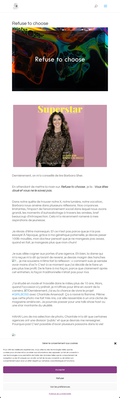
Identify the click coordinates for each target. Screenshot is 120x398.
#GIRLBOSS (20, 294)
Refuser (60, 378)
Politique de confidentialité (60, 394)
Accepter (60, 370)
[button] (115, 343)
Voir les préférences (60, 387)
